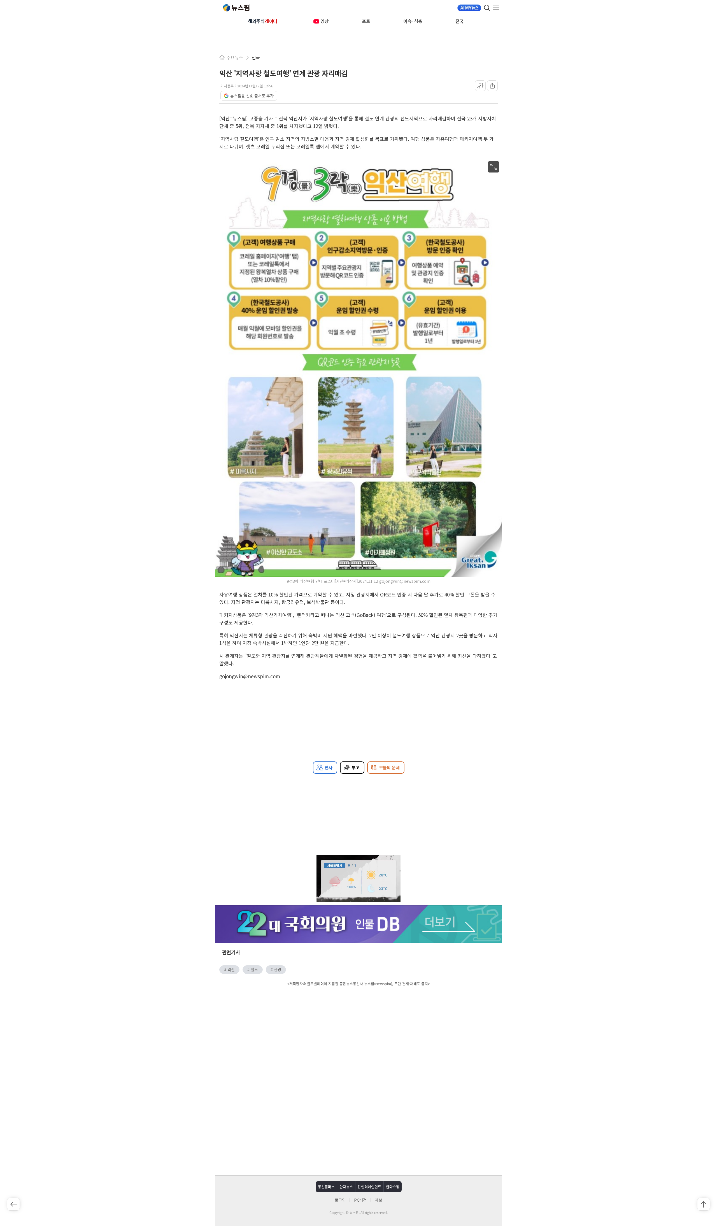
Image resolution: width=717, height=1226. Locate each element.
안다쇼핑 (392, 1186)
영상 (324, 21)
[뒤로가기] (13, 1204)
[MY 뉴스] (469, 8)
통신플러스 (326, 1186)
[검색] (487, 8)
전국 (459, 21)
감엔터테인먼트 (369, 1186)
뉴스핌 (236, 7)
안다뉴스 (346, 1186)
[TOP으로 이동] (703, 1204)
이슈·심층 (412, 21)
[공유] (492, 85)
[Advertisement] (358, 1035)
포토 (366, 21)
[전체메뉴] (497, 8)
